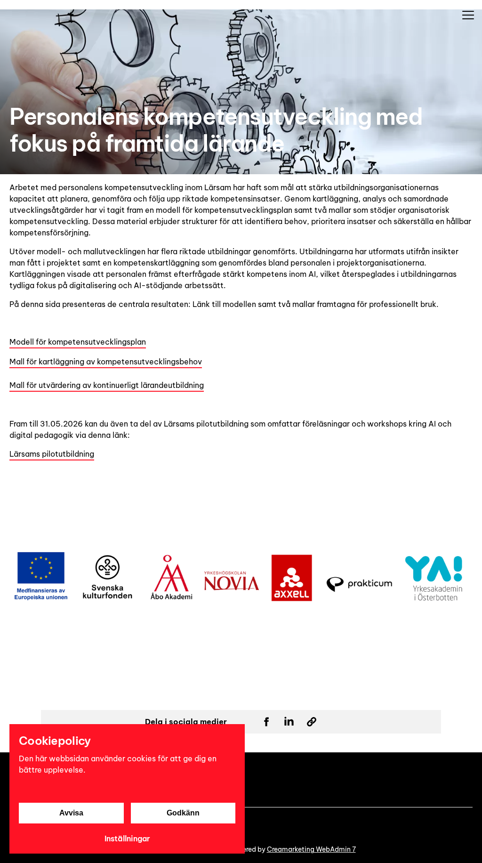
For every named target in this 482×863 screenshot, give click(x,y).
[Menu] (468, 15)
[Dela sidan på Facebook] (266, 722)
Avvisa (71, 813)
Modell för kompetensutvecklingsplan (77, 342)
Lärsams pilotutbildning (51, 454)
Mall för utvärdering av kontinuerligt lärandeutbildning (106, 385)
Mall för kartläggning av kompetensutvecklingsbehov (105, 361)
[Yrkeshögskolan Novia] (3, 4)
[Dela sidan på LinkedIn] (289, 722)
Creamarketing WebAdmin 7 (311, 849)
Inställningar (127, 838)
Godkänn (183, 813)
